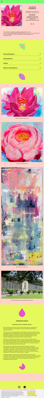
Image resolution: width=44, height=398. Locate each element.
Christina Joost (14, 31)
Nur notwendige (31, 393)
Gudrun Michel (21, 31)
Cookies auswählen (32, 395)
